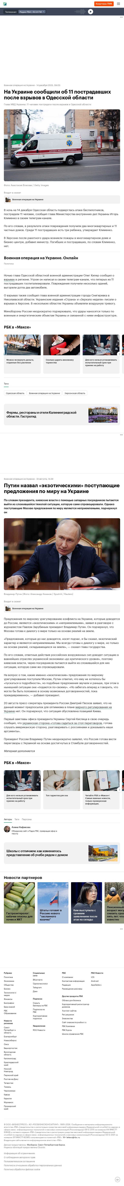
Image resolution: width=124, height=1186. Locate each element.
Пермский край (11, 1075)
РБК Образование (10, 1011)
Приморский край (10, 1107)
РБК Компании (68, 1026)
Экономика (9, 980)
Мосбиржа (32, 1144)
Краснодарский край (11, 1063)
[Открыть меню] (118, 4)
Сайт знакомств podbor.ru (74, 1022)
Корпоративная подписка (40, 1017)
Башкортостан (10, 1048)
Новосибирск (10, 1040)
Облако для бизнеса (71, 1000)
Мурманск (8, 1102)
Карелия (8, 1098)
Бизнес (7, 988)
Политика (9, 263)
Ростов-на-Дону (11, 1079)
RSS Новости (39, 1030)
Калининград (10, 1058)
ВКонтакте (37, 979)
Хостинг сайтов (69, 1010)
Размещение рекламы (72, 988)
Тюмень (7, 1086)
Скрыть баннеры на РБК (40, 1004)
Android (94, 980)
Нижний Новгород (8, 1070)
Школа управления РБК (72, 1033)
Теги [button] (6, 383)
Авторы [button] (8, 819)
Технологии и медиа (10, 993)
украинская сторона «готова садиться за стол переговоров (62, 723)
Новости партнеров (23, 878)
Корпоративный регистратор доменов (75, 1005)
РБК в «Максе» (17, 327)
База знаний (9, 1006)
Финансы (8, 999)
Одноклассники (40, 983)
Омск (6, 1044)
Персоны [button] (27, 819)
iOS (92, 977)
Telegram (37, 987)
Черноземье (9, 1090)
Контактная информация (73, 980)
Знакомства (67, 1018)
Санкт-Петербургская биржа (51, 1144)
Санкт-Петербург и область (10, 1030)
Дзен (35, 991)
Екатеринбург (10, 1036)
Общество (9, 984)
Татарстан (8, 1082)
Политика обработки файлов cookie (22, 1169)
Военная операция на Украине (19, 84)
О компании (67, 977)
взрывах (9, 279)
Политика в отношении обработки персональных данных (33, 1164)
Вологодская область (10, 1053)
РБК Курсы (67, 1030)
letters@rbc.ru (73, 1137)
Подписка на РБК (39, 1010)
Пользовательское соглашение (19, 1160)
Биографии (9, 1002)
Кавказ (7, 1094)
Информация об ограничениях (19, 1152)
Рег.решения (68, 1014)
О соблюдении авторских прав (19, 1156)
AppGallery (96, 984)
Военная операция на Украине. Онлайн (41, 258)
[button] (22, 354)
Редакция (66, 984)
